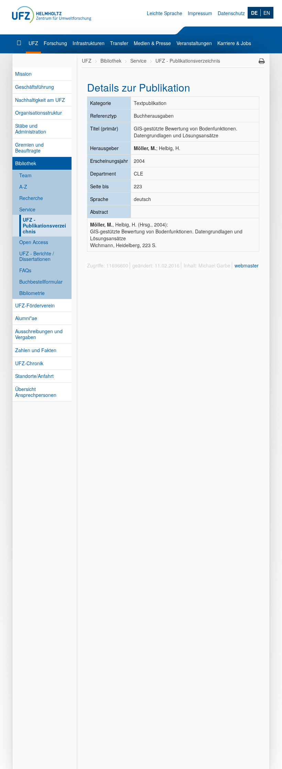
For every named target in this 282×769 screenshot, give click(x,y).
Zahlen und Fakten (35, 350)
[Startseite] (20, 43)
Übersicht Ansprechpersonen (35, 392)
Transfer (119, 43)
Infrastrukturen (89, 43)
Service (27, 209)
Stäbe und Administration (30, 128)
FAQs (25, 270)
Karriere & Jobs (234, 43)
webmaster (247, 265)
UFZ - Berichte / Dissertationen (36, 256)
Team (25, 175)
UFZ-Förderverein (35, 305)
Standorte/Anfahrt (34, 375)
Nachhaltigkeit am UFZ (40, 99)
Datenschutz (231, 13)
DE (254, 12)
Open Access (33, 242)
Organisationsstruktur (38, 112)
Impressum (200, 13)
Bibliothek (25, 163)
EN (266, 12)
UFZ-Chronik (29, 363)
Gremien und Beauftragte (29, 147)
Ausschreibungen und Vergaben (39, 334)
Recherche (31, 197)
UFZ (33, 43)
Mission (23, 73)
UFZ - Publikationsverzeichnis (44, 225)
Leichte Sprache (164, 13)
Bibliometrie (32, 292)
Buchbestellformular (41, 281)
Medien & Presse (152, 43)
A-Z (23, 186)
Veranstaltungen (194, 43)
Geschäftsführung (34, 86)
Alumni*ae (26, 318)
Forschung (55, 43)
